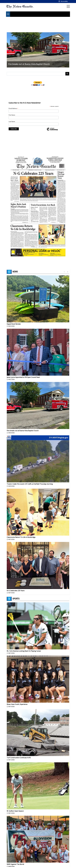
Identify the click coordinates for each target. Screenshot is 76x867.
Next (67, 50)
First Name (12, 115)
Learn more (61, 863)
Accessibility (64, 1)
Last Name (12, 121)
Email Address (13, 108)
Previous (8, 50)
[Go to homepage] (20, 6)
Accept (70, 864)
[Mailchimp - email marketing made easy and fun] (52, 130)
